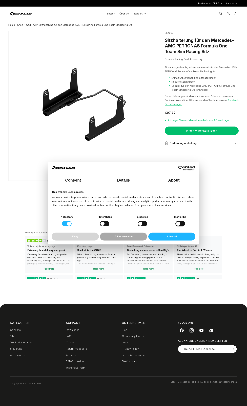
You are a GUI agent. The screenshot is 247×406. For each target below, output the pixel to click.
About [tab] (174, 180)
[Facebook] (181, 330)
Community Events (133, 336)
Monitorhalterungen (21, 342)
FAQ (68, 336)
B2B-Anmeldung (75, 361)
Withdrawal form (76, 367)
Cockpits (15, 329)
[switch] (104, 223)
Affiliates (71, 355)
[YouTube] (201, 330)
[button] (111, 13)
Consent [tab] (73, 180)
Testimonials (129, 361)
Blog (124, 329)
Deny (75, 236)
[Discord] (211, 330)
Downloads (72, 329)
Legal (125, 342)
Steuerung (16, 348)
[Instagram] (191, 330)
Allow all (172, 236)
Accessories (17, 355)
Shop (20, 24)
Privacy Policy (130, 348)
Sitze (13, 336)
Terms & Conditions (133, 355)
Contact (70, 342)
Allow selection (124, 236)
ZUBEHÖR (31, 24)
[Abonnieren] (233, 349)
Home (11, 24)
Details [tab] (123, 180)
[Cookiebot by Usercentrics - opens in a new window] (180, 168)
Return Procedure (76, 348)
